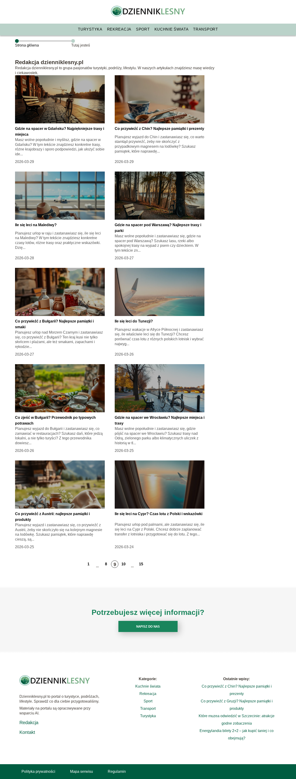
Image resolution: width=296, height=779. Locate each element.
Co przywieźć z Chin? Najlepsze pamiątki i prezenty (159, 129)
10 (123, 564)
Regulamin (117, 771)
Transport (205, 29)
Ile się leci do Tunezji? (134, 321)
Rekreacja (119, 29)
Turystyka (90, 29)
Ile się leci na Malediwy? (36, 225)
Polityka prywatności (38, 771)
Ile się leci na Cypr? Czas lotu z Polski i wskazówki (158, 514)
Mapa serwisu (81, 771)
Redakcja (28, 722)
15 (141, 564)
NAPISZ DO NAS (148, 626)
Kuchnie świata (171, 29)
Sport (143, 29)
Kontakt (27, 732)
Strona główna (27, 45)
